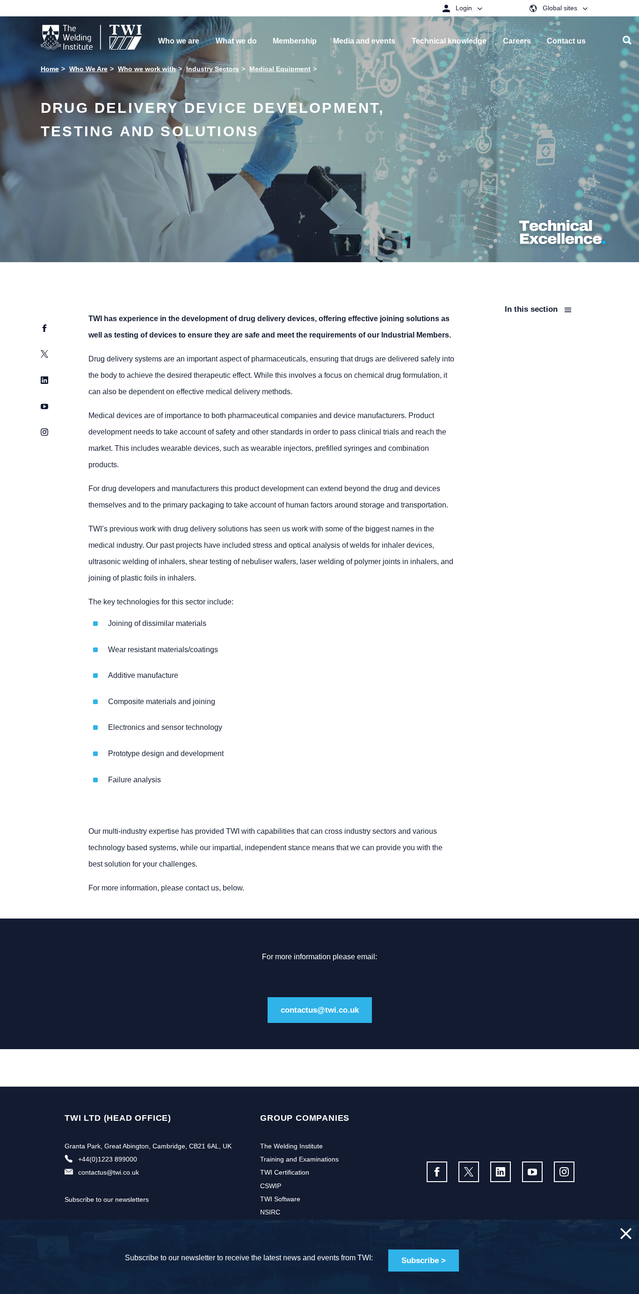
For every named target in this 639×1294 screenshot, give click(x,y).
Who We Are (88, 69)
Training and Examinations (299, 1159)
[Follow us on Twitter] (468, 1172)
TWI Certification (284, 1172)
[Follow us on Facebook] (437, 1172)
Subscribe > (423, 1260)
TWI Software (280, 1199)
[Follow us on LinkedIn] (500, 1172)
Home (50, 69)
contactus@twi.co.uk (320, 1010)
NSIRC (270, 1212)
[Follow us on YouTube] (532, 1172)
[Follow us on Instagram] (564, 1172)
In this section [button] (532, 309)
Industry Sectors (212, 69)
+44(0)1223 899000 (107, 1159)
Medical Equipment (280, 69)
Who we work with (147, 69)
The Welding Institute (291, 1146)
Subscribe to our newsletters (107, 1199)
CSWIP (270, 1186)
